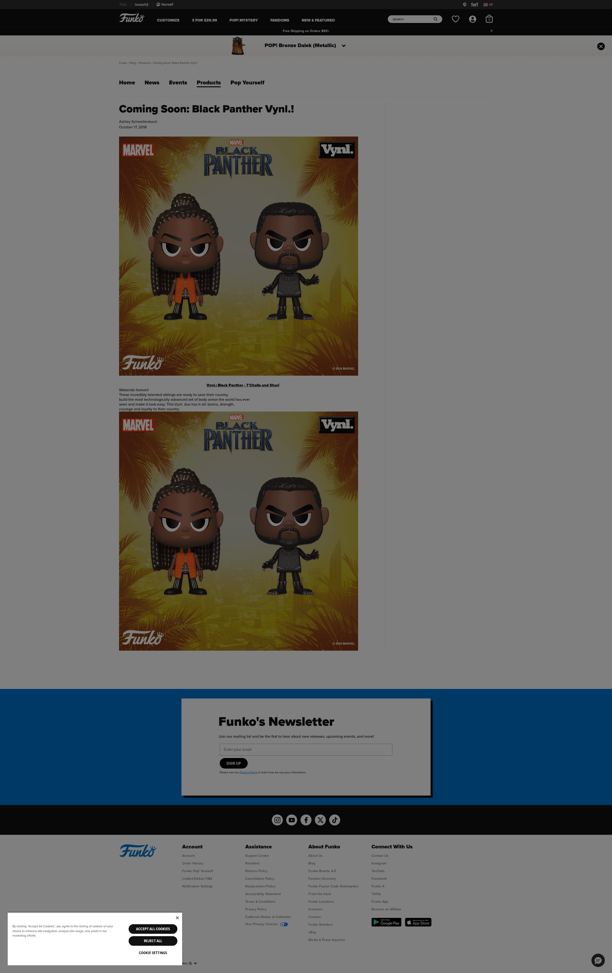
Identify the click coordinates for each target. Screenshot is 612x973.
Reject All (153, 941)
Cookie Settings (153, 953)
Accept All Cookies (153, 929)
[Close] (177, 917)
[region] (95, 938)
